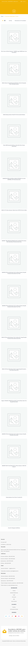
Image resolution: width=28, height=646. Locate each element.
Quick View (14, 48)
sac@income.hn (15, 1)
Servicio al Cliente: (4, 568)
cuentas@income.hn (14, 571)
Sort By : (10, 20)
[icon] (14, 11)
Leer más (14, 51)
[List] (5, 21)
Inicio (2, 16)
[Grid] (3, 21)
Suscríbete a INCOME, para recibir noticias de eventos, (16, 630)
